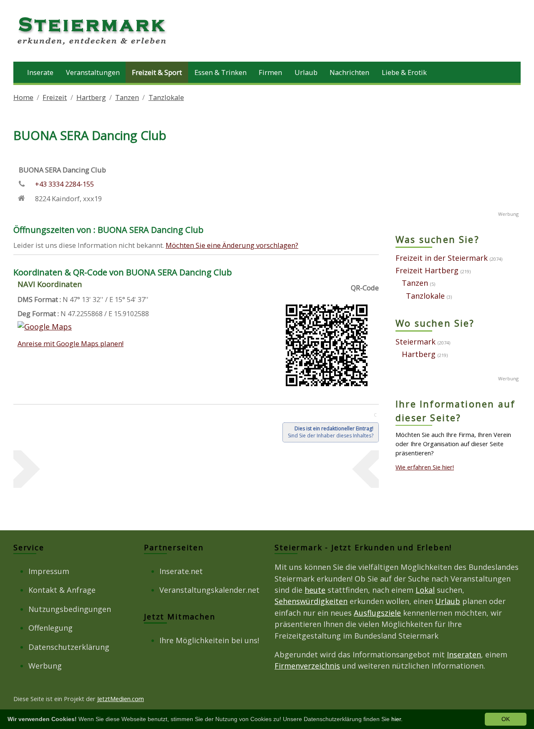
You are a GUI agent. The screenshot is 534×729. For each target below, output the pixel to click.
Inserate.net (181, 571)
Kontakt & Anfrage (62, 590)
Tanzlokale (166, 97)
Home (23, 97)
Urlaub (306, 72)
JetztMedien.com (120, 698)
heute (315, 590)
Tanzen (127, 97)
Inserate (40, 72)
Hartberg (91, 97)
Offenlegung (50, 628)
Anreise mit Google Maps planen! (70, 343)
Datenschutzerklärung (68, 647)
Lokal (425, 590)
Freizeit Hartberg (426, 270)
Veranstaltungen (93, 72)
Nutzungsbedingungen (69, 609)
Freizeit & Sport (157, 72)
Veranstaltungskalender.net (209, 590)
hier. (397, 719)
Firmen (270, 72)
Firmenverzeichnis (307, 666)
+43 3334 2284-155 (64, 184)
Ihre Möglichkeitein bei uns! (209, 640)
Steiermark (415, 342)
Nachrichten (349, 72)
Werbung (45, 666)
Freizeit (55, 97)
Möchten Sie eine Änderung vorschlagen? (232, 245)
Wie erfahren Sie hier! (424, 467)
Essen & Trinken (220, 72)
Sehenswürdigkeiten (311, 601)
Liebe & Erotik (404, 72)
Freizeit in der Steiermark (441, 258)
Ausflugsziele (377, 613)
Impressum (48, 571)
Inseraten (464, 654)
